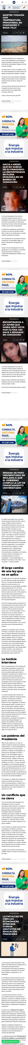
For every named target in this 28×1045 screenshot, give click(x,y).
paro (15, 859)
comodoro (5, 102)
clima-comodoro (16, 101)
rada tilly (11, 102)
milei (12, 859)
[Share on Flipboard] (20, 32)
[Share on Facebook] (14, 32)
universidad (21, 859)
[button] (10, 1041)
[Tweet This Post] (17, 32)
